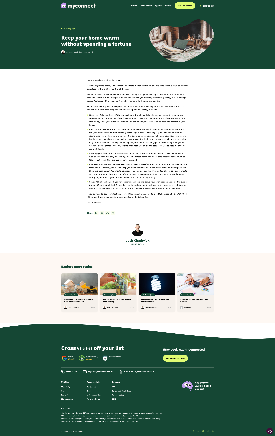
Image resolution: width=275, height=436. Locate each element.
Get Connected (185, 6)
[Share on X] (102, 213)
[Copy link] (113, 213)
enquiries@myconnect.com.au (100, 372)
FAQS (135, 416)
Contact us (91, 387)
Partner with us (93, 399)
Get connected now (175, 358)
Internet (64, 395)
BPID (114, 399)
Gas (62, 391)
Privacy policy (118, 395)
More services (67, 399)
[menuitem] (133, 5)
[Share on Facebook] (96, 213)
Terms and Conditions (121, 391)
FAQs (114, 387)
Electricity (65, 387)
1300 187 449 (71, 372)
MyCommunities (94, 395)
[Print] (107, 213)
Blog (88, 391)
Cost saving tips (68, 29)
